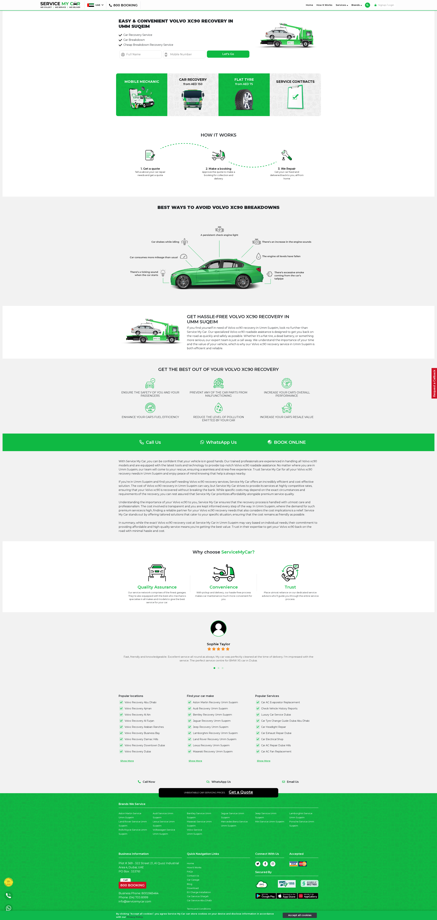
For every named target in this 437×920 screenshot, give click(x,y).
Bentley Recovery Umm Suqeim (212, 714)
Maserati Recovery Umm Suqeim (213, 751)
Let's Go (228, 54)
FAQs (190, 871)
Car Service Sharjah (198, 896)
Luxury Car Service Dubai (276, 714)
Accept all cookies (300, 915)
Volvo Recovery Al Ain (138, 714)
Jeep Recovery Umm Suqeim (210, 726)
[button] (214, 668)
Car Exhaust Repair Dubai (276, 733)
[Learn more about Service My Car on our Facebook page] (265, 863)
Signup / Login (386, 5)
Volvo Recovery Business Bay (142, 733)
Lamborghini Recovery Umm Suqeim (215, 733)
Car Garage (193, 880)
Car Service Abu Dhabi (199, 900)
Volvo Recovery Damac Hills (141, 739)
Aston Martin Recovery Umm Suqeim (215, 702)
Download (193, 888)
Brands (356, 5)
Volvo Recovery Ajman (138, 708)
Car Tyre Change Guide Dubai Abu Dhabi (285, 720)
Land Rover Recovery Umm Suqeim (214, 739)
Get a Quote (241, 792)
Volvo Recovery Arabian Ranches (144, 726)
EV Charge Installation (199, 892)
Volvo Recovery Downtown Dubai (145, 745)
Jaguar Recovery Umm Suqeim (212, 720)
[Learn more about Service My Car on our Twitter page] (257, 863)
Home (310, 5)
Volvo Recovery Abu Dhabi (140, 702)
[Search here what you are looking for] (367, 5)
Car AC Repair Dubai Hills (276, 745)
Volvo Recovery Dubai (138, 751)
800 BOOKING (132, 884)
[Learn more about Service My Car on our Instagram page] (272, 863)
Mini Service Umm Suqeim (269, 821)
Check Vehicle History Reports (279, 708)
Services (341, 5)
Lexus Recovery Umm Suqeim (211, 745)
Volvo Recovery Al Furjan (139, 720)
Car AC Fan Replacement (276, 751)
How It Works (324, 5)
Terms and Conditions (199, 909)
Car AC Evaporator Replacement (280, 702)
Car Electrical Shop (272, 739)
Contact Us (193, 875)
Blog (189, 884)
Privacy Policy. (135, 917)
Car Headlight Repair (273, 726)
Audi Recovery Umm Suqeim (210, 708)
